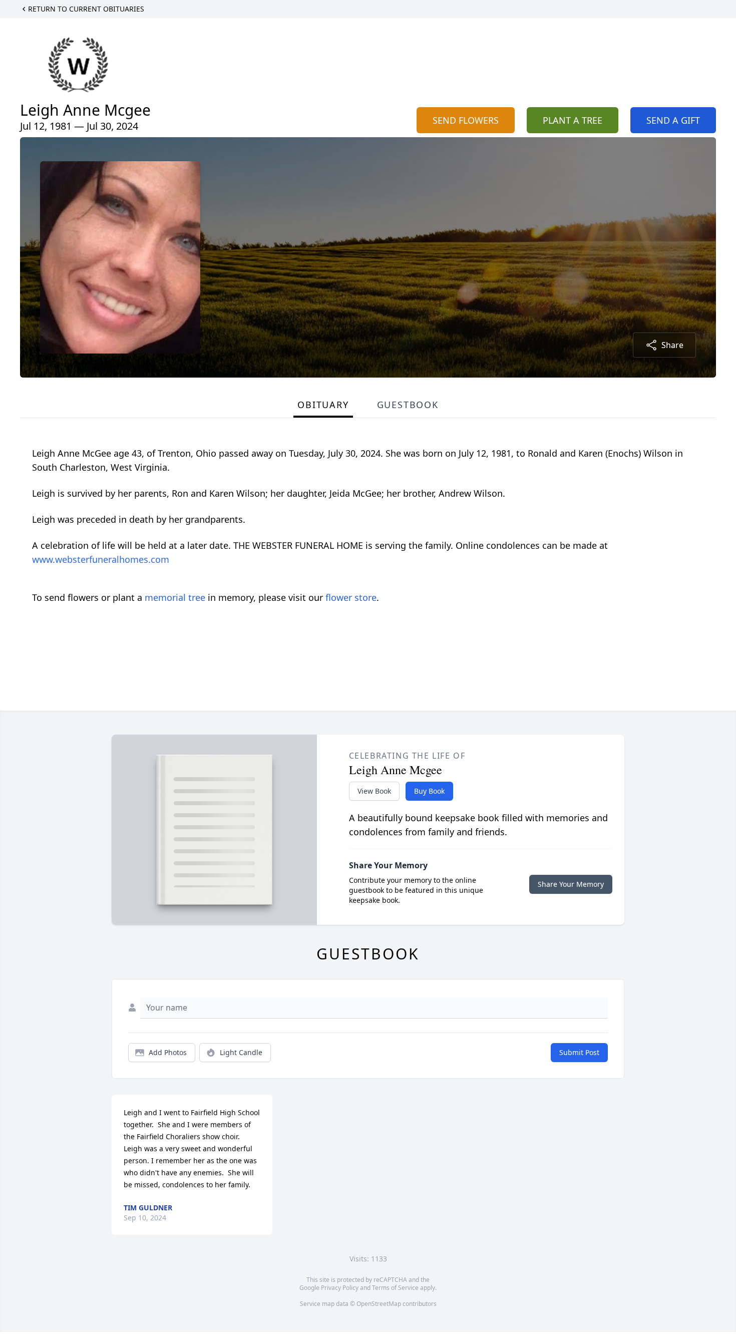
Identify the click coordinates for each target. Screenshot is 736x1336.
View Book (374, 791)
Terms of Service (395, 1287)
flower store (351, 597)
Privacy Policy (339, 1287)
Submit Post (579, 1052)
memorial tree (175, 597)
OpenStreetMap (378, 1303)
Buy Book (429, 791)
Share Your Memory (571, 884)
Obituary (322, 405)
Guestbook (408, 405)
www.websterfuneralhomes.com (100, 559)
